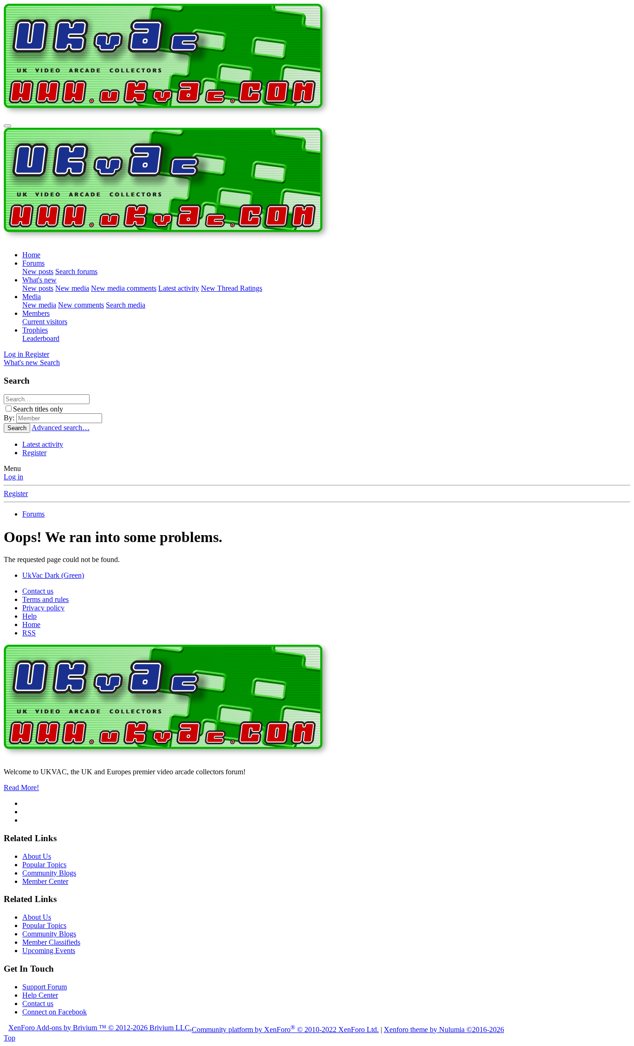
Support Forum (44, 987)
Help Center (40, 995)
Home (31, 255)
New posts (37, 271)
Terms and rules (45, 599)
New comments (81, 305)
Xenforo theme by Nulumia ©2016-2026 (444, 1029)
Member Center (45, 881)
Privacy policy (43, 608)
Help (29, 616)
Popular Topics (44, 865)
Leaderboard (40, 338)
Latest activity (178, 288)
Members (36, 313)
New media (72, 288)
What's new (39, 280)
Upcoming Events (48, 950)
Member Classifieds (51, 942)
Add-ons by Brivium (100, 1028)
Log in (13, 477)
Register (34, 453)
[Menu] (7, 125)
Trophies (35, 330)
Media (31, 297)
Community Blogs (49, 873)
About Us (36, 856)
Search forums (76, 271)
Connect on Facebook (54, 1012)
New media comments (123, 288)
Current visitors (44, 322)
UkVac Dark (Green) (53, 575)
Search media (125, 305)
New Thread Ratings (231, 288)
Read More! (21, 787)
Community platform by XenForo (285, 1029)
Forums (33, 263)
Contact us (37, 591)
